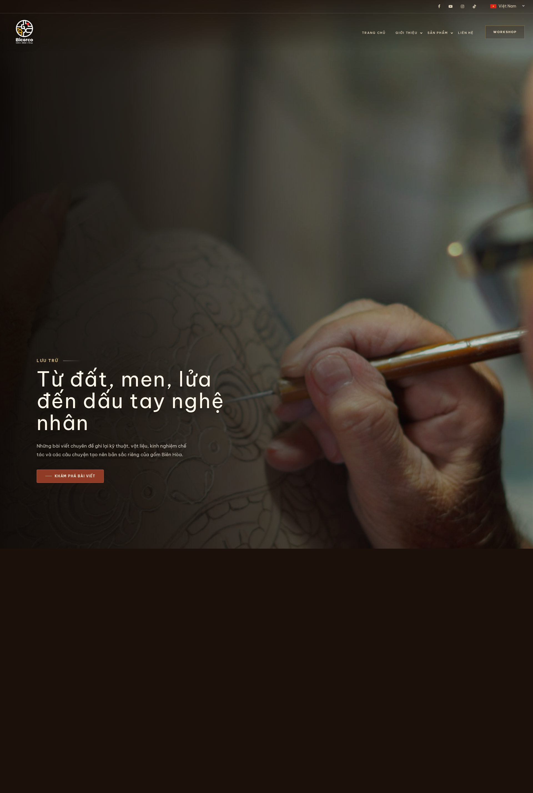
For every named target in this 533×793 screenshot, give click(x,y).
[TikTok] (474, 6)
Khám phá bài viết (75, 476)
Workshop (505, 32)
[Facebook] (439, 6)
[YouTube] (450, 6)
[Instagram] (462, 6)
